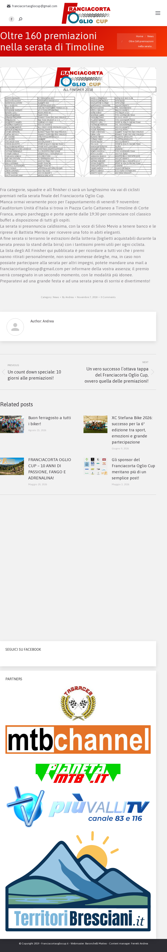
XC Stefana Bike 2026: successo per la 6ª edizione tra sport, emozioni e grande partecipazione (132, 429)
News (56, 297)
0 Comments (108, 297)
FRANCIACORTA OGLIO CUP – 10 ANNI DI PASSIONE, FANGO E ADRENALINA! (49, 468)
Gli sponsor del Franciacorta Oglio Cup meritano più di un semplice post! (133, 468)
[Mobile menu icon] (157, 13)
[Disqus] (78, 566)
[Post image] (12, 424)
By (68, 297)
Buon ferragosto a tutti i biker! (49, 420)
